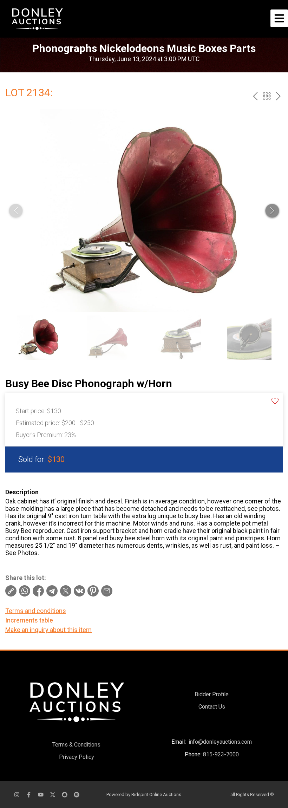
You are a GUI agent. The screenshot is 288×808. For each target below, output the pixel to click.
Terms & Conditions (76, 744)
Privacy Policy (76, 757)
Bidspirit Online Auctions (156, 794)
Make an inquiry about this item (48, 629)
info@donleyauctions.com (220, 741)
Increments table (29, 620)
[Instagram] (17, 794)
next (278, 96)
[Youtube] (41, 794)
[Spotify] (76, 794)
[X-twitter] (52, 794)
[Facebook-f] (29, 794)
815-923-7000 (221, 754)
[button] (272, 211)
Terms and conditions (35, 610)
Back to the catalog (266, 96)
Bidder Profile (212, 694)
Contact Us (211, 706)
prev (255, 96)
